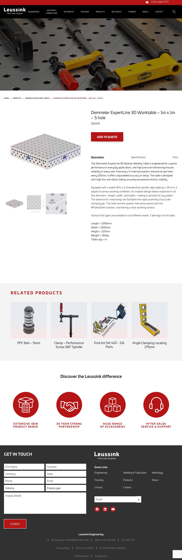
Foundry (85, 12)
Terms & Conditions (85, 548)
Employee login (81, 556)
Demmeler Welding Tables (37, 98)
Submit (15, 524)
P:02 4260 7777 (160, 2)
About (146, 12)
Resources (117, 12)
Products (100, 12)
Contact (159, 12)
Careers (132, 12)
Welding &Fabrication (51, 11)
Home (6, 98)
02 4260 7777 (128, 540)
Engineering (33, 12)
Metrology (69, 12)
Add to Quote (107, 137)
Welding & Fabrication (135, 472)
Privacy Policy (62, 548)
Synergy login (101, 556)
